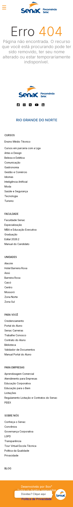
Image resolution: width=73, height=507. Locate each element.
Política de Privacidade (36, 499)
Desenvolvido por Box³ (36, 486)
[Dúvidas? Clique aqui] (60, 494)
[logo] (39, 7)
